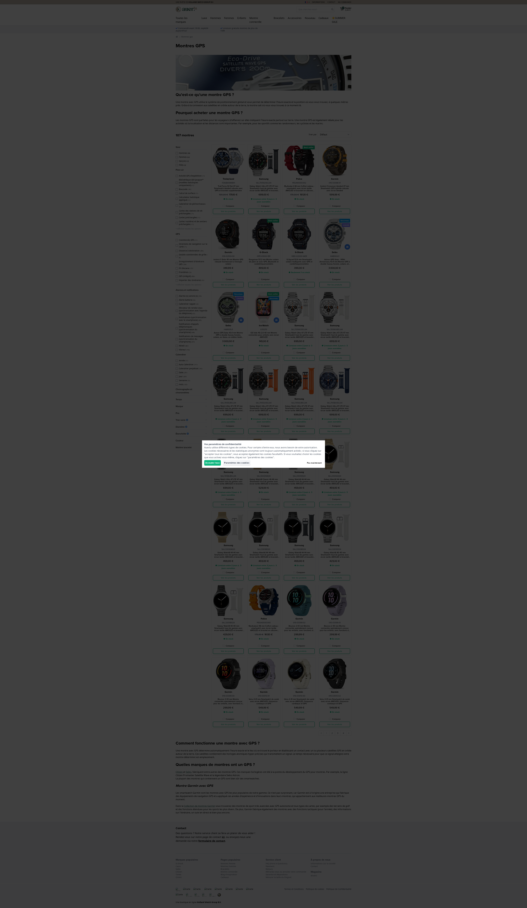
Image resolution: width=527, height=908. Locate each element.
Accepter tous (212, 462)
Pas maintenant (314, 462)
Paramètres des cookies (236, 462)
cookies (242, 447)
